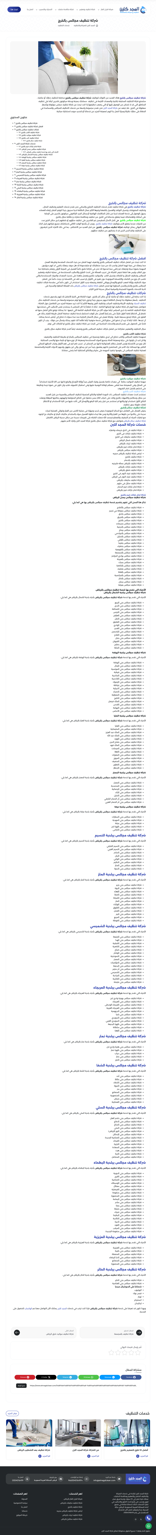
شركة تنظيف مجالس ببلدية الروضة (34, 157)
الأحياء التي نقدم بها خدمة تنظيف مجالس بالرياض (42, 152)
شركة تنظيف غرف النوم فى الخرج (127, 473)
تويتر (140, 1297)
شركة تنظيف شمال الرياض (130, 440)
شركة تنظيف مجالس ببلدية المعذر (34, 163)
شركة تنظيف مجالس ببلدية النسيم (30, 169)
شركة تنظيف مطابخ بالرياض (71, 1519)
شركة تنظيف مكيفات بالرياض (129, 480)
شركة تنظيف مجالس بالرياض (129, 450)
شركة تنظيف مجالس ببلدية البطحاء (31, 191)
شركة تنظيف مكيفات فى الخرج (128, 437)
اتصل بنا (24, 1507)
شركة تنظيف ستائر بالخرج (34, 141)
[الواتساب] (148, 1526)
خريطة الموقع (21, 1515)
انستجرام (138, 1300)
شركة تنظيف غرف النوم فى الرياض (127, 477)
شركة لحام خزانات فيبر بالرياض (129, 447)
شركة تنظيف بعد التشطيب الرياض (33, 1450)
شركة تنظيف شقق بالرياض (130, 470)
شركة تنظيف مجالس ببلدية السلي (29, 188)
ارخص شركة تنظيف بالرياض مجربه (127, 453)
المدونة (24, 1499)
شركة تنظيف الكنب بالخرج (30, 133)
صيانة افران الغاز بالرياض (73, 1499)
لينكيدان (138, 1303)
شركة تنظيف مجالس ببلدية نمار (28, 181)
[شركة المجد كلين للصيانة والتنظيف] (133, 9)
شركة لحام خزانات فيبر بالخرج (31, 146)
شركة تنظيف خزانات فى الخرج (129, 433)
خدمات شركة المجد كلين (25, 144)
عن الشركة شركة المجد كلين (85, 1450)
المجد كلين (62, 1308)
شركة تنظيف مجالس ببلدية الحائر (30, 197)
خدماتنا (24, 1511)
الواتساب (28, 1308)
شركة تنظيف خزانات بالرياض (130, 467)
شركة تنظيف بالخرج (133, 457)
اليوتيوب (138, 1290)
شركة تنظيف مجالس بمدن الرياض (34, 149)
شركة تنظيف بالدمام (133, 460)
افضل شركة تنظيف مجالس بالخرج (29, 126)
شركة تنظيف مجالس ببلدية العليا (33, 160)
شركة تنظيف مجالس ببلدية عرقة (33, 166)
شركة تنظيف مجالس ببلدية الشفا (30, 185)
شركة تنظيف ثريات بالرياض (130, 443)
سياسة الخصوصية (20, 1503)
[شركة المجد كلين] (138, 1479)
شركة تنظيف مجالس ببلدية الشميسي (31, 175)
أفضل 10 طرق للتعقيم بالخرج (134, 1450)
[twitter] (141, 1519)
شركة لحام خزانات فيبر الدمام (129, 487)
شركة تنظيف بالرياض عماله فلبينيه (127, 463)
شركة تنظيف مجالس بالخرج (26, 123)
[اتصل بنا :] (148, 1518)
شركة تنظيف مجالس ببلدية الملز (29, 172)
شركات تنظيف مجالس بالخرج (27, 129)
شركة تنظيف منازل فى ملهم (129, 483)
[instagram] (136, 1519)
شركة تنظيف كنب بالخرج (30, 138)
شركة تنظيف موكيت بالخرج (31, 135)
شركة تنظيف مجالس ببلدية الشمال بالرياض (37, 155)
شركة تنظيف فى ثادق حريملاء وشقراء (125, 430)
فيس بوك (137, 1293)
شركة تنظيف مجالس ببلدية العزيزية (31, 194)
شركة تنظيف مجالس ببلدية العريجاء (30, 178)
